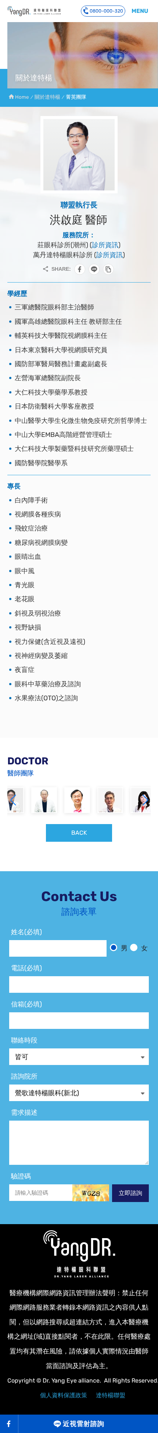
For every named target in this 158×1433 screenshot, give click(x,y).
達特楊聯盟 (110, 1395)
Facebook (9, 1424)
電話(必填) (26, 968)
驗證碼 (21, 1176)
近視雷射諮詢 (83, 1424)
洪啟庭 (34, 11)
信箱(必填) (26, 1004)
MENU (140, 10)
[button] (145, 800)
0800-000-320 (106, 11)
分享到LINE (94, 269)
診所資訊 (105, 245)
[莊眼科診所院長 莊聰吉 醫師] (77, 800)
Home (22, 97)
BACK (79, 832)
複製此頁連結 (108, 269)
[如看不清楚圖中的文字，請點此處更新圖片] (90, 1192)
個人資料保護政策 (63, 1395)
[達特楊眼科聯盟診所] (79, 1254)
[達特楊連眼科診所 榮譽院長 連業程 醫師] (44, 800)
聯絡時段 (24, 1040)
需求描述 (24, 1112)
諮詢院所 (24, 1076)
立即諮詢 (130, 1193)
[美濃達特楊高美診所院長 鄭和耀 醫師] (110, 800)
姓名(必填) (26, 932)
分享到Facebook (79, 269)
